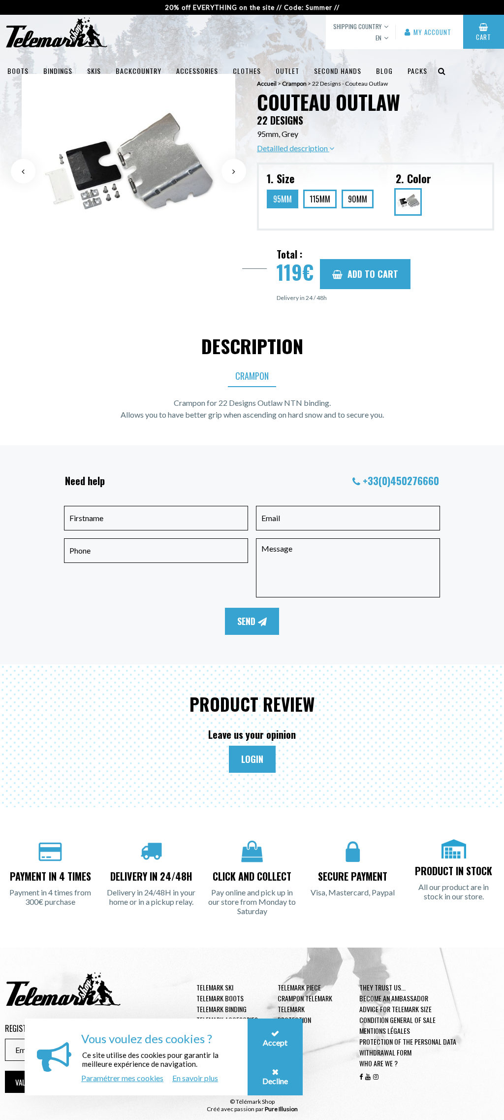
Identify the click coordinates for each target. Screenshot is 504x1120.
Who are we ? (378, 1063)
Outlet (287, 71)
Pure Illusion (281, 1109)
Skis (94, 71)
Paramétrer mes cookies (122, 1078)
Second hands (337, 71)
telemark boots (220, 998)
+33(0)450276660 (401, 480)
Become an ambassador (393, 998)
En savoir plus (195, 1078)
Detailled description (293, 148)
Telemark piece (299, 987)
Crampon (252, 375)
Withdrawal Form (385, 1052)
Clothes (247, 71)
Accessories (197, 71)
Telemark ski (214, 987)
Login (252, 759)
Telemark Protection (294, 1014)
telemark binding (221, 1009)
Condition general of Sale (397, 1020)
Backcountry (138, 71)
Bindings (57, 71)
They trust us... (382, 987)
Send (247, 621)
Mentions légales (384, 1030)
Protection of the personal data (407, 1041)
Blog (384, 71)
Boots (18, 71)
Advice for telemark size (395, 1009)
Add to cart (372, 273)
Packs (417, 71)
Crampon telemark (305, 998)
